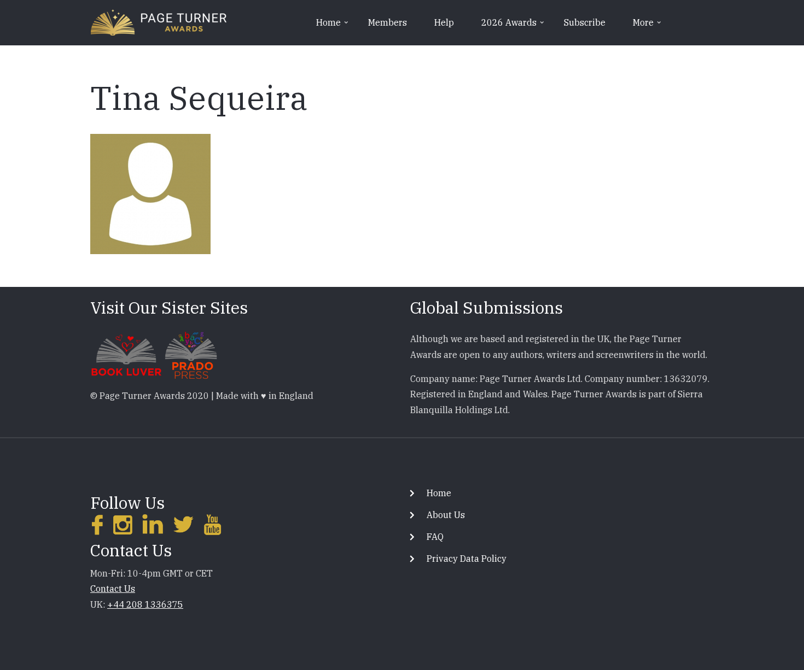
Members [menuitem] (387, 22)
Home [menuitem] (333, 26)
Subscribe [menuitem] (584, 22)
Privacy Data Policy (466, 558)
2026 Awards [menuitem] (513, 26)
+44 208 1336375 (145, 604)
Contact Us (112, 588)
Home (439, 492)
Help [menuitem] (444, 22)
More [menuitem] (648, 26)
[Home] (158, 21)
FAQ (435, 536)
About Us (446, 514)
